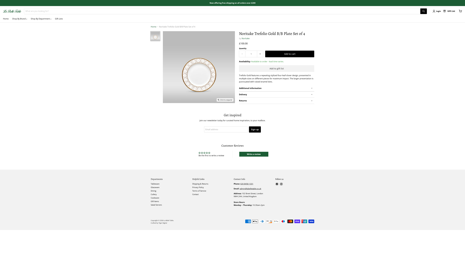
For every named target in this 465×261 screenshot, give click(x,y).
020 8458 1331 (246, 184)
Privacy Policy (198, 187)
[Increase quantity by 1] (260, 54)
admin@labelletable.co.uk (250, 188)
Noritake (246, 38)
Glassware (155, 187)
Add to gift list (277, 68)
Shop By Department (40, 18)
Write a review (254, 154)
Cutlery (154, 194)
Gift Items (155, 201)
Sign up (255, 129)
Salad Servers (156, 205)
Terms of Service (199, 191)
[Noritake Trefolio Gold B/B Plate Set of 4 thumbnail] (155, 36)
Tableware (155, 184)
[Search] (423, 11)
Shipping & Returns (200, 184)
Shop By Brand (19, 18)
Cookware (155, 198)
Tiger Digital (163, 223)
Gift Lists (59, 18)
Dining (153, 191)
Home (6, 18)
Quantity (242, 48)
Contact (195, 194)
